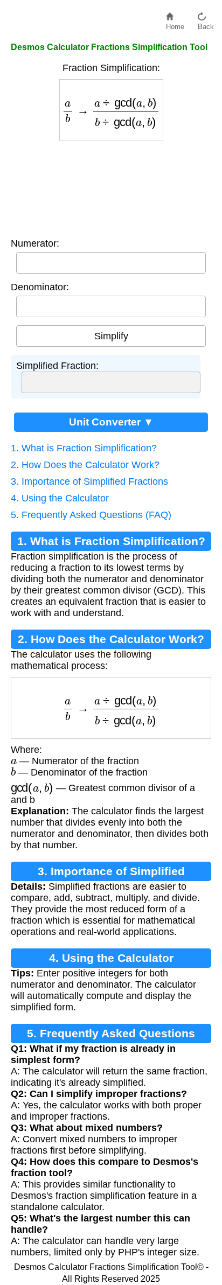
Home (175, 24)
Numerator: (35, 243)
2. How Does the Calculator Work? (85, 464)
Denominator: (40, 287)
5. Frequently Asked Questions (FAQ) (91, 514)
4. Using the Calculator (60, 498)
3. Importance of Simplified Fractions (89, 481)
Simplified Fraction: (57, 365)
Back (206, 24)
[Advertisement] (111, 186)
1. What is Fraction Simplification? (84, 448)
